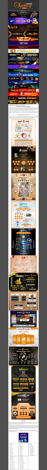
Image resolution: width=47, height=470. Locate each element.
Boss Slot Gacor (11, 456)
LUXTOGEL (21, 451)
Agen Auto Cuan (11, 460)
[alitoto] (23, 437)
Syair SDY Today (18, 10)
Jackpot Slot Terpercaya (12, 468)
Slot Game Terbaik (22, 460)
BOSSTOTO (21, 443)
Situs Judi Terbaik (31, 447)
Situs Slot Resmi (21, 456)
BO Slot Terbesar (21, 468)
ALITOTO (21, 452)
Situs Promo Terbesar (12, 465)
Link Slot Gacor (21, 465)
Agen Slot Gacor (21, 459)
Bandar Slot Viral (11, 459)
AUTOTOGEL (11, 448)
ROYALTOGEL (11, 452)
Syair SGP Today (14, 10)
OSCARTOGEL (21, 448)
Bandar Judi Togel (12, 464)
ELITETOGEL (11, 451)
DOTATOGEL (11, 443)
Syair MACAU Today (23, 10)
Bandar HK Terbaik (22, 464)
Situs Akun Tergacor (32, 452)
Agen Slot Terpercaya (32, 451)
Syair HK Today (10, 10)
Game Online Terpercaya (22, 463)
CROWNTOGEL (21, 447)
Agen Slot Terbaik (12, 463)
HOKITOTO (31, 443)
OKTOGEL (11, 447)
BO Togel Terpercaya (32, 448)
